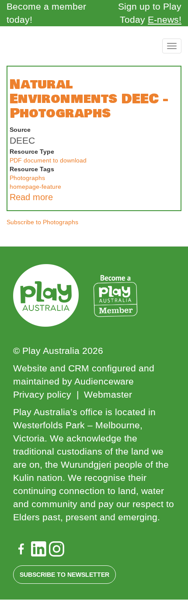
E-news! (164, 19)
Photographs (27, 177)
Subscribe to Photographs (42, 222)
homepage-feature (35, 186)
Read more (31, 197)
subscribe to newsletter (64, 574)
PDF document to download (48, 160)
